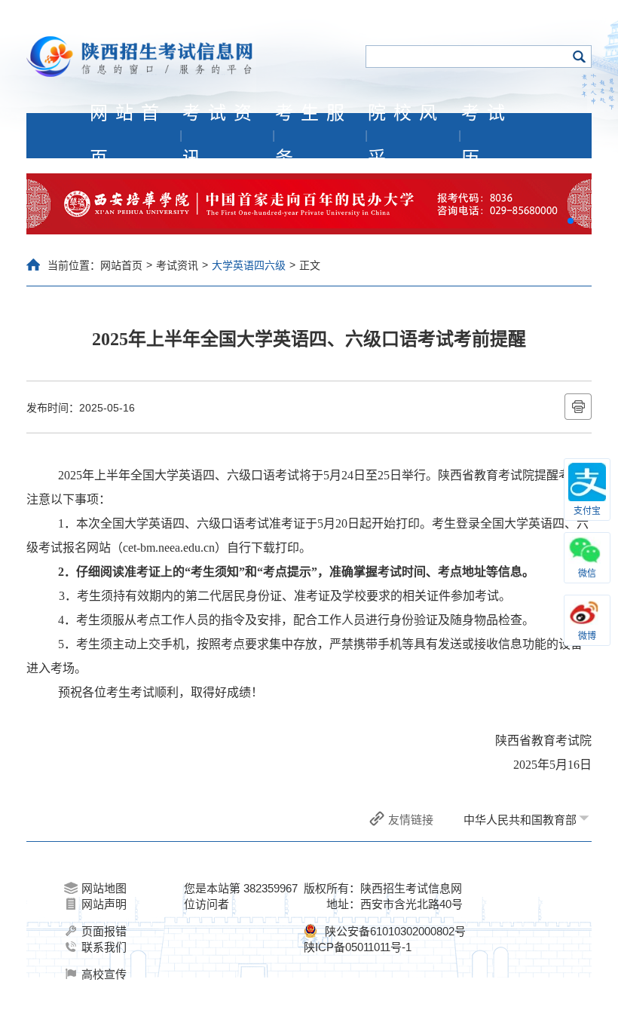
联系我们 (104, 947)
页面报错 (104, 931)
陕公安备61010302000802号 (395, 931)
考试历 (486, 135)
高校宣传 (104, 974)
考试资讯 (220, 135)
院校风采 (406, 135)
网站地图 (104, 888)
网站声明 (104, 904)
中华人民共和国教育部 (520, 819)
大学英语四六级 (249, 265)
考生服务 (313, 135)
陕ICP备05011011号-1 (357, 947)
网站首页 (128, 135)
